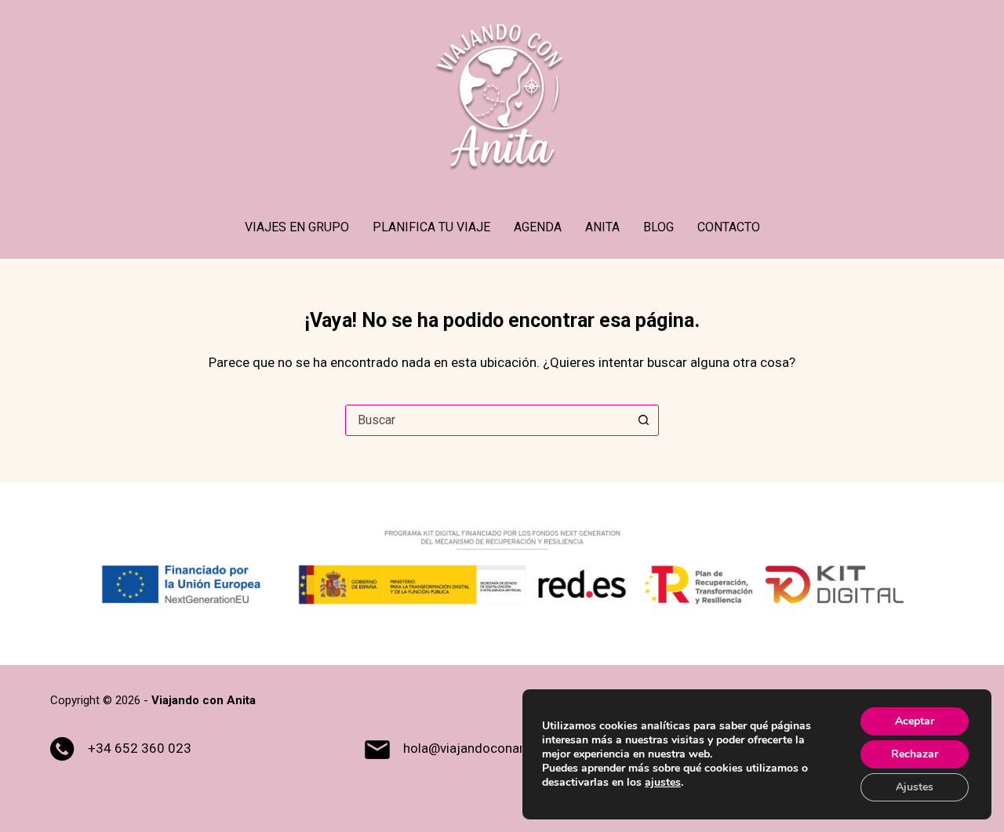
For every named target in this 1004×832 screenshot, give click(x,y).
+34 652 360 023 (139, 748)
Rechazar (914, 754)
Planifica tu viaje (431, 227)
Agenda (538, 227)
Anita (602, 227)
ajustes (663, 783)
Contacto (728, 227)
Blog (658, 227)
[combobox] (487, 420)
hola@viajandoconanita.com (487, 748)
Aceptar (914, 721)
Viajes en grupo (297, 227)
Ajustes (914, 786)
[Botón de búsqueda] (643, 420)
